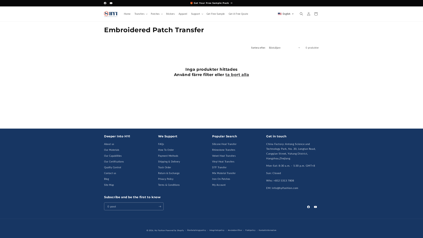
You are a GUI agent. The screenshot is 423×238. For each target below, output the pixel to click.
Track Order (164, 167)
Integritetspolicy (217, 230)
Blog (106, 179)
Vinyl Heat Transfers (223, 161)
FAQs (161, 144)
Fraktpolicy (250, 230)
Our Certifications (114, 161)
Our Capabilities (113, 155)
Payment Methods (168, 155)
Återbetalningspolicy (196, 230)
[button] (141, 13)
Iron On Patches (221, 179)
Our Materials (111, 150)
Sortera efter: (258, 47)
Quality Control (112, 167)
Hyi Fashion (159, 230)
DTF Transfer (219, 167)
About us (109, 144)
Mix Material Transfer (224, 173)
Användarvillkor (235, 230)
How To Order (166, 150)
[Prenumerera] (159, 206)
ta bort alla (237, 74)
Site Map (109, 184)
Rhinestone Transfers (223, 150)
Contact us (110, 173)
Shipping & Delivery (169, 161)
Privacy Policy (165, 179)
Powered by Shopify (175, 230)
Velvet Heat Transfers (224, 155)
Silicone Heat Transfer (224, 144)
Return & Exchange (168, 173)
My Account (219, 184)
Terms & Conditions (169, 184)
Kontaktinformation (267, 230)
